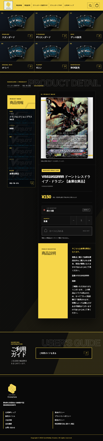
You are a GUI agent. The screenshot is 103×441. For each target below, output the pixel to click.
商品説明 (27, 5)
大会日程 (8, 420)
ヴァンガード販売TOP (40, 5)
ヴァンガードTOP (56, 5)
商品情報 (19, 5)
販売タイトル (10, 416)
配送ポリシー (60, 420)
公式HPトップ (69, 5)
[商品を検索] (90, 5)
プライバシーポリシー (63, 416)
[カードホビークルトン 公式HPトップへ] (8, 5)
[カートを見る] (97, 5)
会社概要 (8, 424)
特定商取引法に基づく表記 (64, 424)
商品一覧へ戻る (27, 85)
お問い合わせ (10, 428)
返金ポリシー (60, 412)
